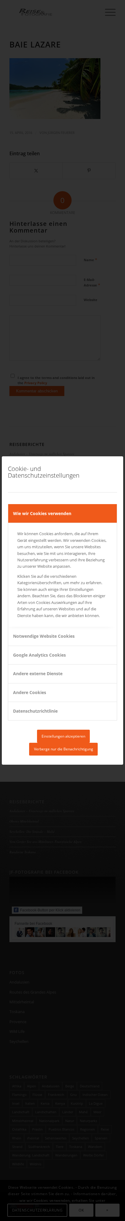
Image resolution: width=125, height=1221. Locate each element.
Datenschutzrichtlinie (35, 711)
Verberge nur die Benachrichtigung (63, 749)
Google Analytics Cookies (39, 655)
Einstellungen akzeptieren (63, 736)
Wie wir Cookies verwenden (42, 513)
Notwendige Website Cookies (44, 636)
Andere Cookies (29, 692)
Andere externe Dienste (37, 673)
